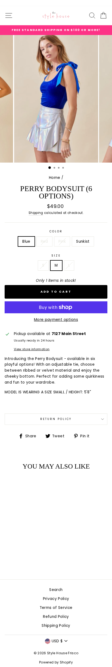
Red (44, 241)
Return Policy (56, 419)
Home (54, 177)
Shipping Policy (56, 625)
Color (56, 231)
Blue (26, 241)
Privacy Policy (56, 598)
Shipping (36, 213)
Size (55, 256)
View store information (31, 349)
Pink (62, 241)
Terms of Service (56, 607)
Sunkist (82, 241)
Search (56, 589)
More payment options (56, 319)
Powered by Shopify (56, 662)
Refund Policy (56, 616)
